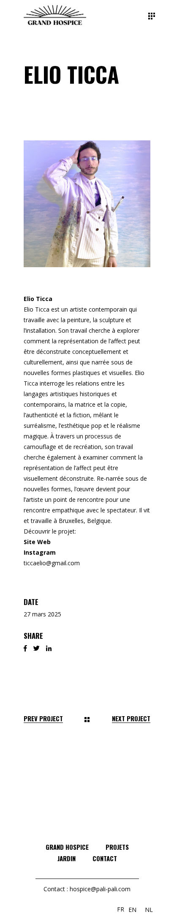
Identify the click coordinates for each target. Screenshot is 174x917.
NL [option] (149, 910)
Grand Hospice (67, 846)
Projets (117, 846)
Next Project (131, 718)
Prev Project (43, 718)
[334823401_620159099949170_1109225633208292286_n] (87, 203)
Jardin (66, 858)
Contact (104, 858)
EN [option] (132, 910)
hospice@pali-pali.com (100, 889)
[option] (132, 910)
